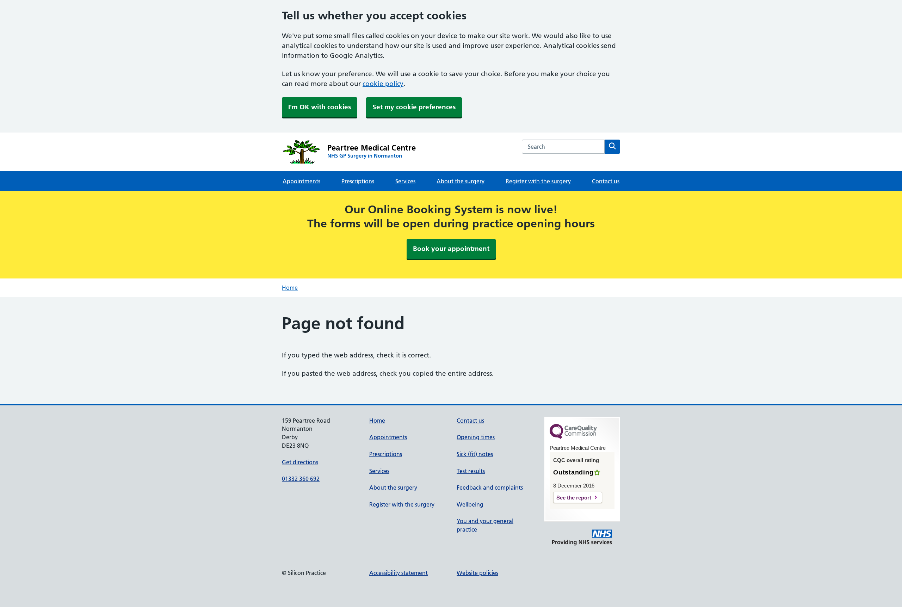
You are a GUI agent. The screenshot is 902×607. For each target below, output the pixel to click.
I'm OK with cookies (319, 107)
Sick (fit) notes (475, 454)
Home (290, 287)
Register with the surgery (538, 181)
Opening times (476, 437)
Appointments (301, 181)
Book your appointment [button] (451, 249)
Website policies (477, 572)
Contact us (605, 181)
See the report (573, 498)
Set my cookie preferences (414, 107)
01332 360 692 (301, 478)
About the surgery (460, 181)
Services (405, 181)
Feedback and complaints (490, 487)
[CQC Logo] (573, 437)
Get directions (300, 462)
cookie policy (383, 84)
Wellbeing (470, 504)
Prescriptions (357, 181)
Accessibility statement (398, 572)
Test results (471, 470)
